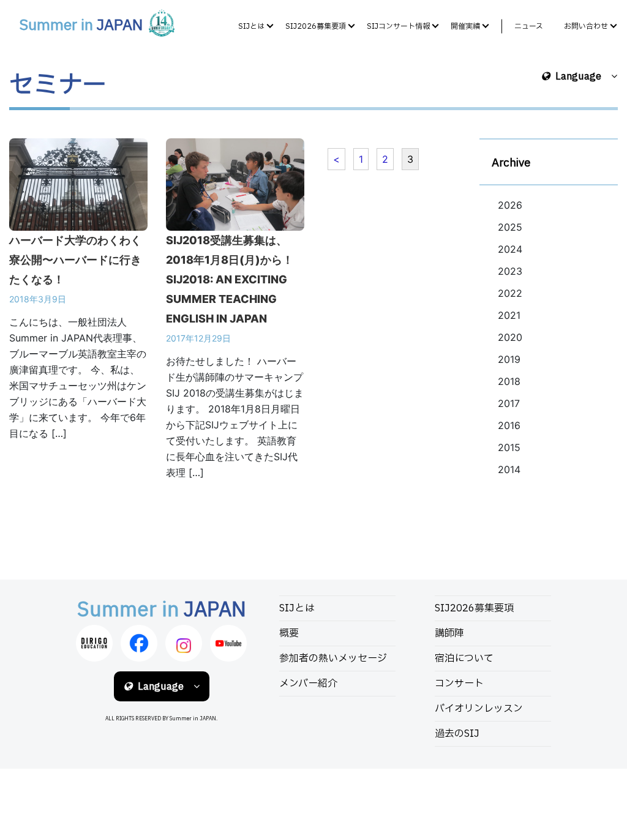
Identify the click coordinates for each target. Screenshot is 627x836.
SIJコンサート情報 (398, 26)
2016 (509, 425)
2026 (510, 205)
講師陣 (449, 633)
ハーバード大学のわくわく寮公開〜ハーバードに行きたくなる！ (75, 260)
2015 (509, 447)
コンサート (459, 683)
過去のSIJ (457, 733)
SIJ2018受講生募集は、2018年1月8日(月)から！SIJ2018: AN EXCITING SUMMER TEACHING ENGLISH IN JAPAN (229, 279)
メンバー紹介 (308, 683)
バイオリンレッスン (479, 708)
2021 (509, 315)
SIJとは (251, 26)
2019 (509, 359)
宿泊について (464, 658)
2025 (510, 227)
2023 (510, 271)
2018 (509, 381)
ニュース (528, 26)
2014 (509, 469)
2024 (510, 249)
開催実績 (465, 26)
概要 (289, 633)
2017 (509, 403)
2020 (510, 337)
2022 (510, 293)
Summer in (81, 26)
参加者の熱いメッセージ (333, 658)
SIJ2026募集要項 (315, 26)
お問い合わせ (586, 26)
